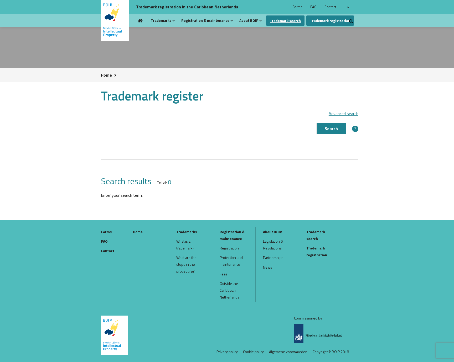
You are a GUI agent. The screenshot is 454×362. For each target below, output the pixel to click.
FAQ (313, 6)
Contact (330, 6)
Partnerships (273, 257)
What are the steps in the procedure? (186, 264)
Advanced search (343, 113)
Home (140, 20)
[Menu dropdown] (173, 20)
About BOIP (248, 20)
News (267, 267)
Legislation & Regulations (273, 244)
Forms (297, 6)
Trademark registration (330, 20)
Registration (229, 248)
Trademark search (285, 20)
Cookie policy (253, 351)
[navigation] (349, 7)
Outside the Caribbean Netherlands (229, 290)
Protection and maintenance (231, 261)
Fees (224, 274)
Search (331, 128)
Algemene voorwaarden (288, 351)
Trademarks (161, 20)
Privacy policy (227, 351)
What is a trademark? (185, 244)
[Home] (117, 20)
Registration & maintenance (205, 20)
